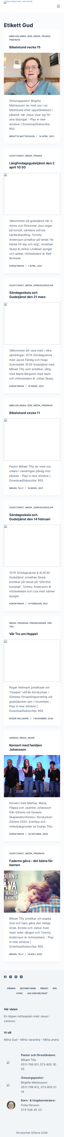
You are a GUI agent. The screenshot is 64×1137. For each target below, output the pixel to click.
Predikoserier (38, 623)
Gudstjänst (16, 155)
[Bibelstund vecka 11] (32, 439)
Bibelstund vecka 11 (24, 413)
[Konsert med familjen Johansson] (32, 776)
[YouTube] (21, 977)
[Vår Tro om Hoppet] (32, 661)
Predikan (14, 39)
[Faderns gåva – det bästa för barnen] (32, 892)
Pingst (44, 988)
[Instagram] (10, 977)
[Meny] (58, 6)
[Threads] (16, 977)
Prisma (11, 988)
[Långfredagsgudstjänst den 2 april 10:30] (32, 194)
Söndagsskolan (43, 285)
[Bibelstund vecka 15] (32, 74)
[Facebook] (5, 977)
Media (36, 36)
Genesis (13, 737)
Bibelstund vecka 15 (25, 47)
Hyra (19, 993)
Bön (30, 36)
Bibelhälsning (17, 36)
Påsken (46, 36)
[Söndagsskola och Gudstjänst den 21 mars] (32, 323)
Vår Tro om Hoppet (23, 634)
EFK (55, 988)
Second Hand (28, 988)
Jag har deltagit (37, 993)
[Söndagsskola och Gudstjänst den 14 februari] (32, 546)
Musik (31, 737)
